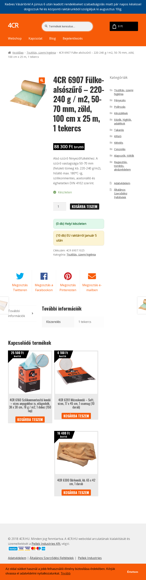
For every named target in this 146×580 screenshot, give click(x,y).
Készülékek (121, 113)
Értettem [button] (132, 571)
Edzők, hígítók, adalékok (123, 121)
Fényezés (120, 100)
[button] (42, 80)
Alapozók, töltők (124, 155)
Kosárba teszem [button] (30, 419)
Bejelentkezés (73, 38)
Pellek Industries (90, 558)
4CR (13, 25)
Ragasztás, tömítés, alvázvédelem (122, 166)
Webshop (15, 38)
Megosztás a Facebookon (44, 287)
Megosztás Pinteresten (68, 287)
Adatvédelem (122, 183)
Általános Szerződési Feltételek (120, 193)
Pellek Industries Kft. (46, 544)
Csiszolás (119, 149)
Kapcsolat (35, 38)
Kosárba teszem (84, 206)
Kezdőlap (18, 52)
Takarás (119, 130)
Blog (52, 38)
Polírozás (119, 107)
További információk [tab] (16, 313)
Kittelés (118, 143)
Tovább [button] (66, 573)
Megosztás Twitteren (20, 287)
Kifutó (117, 136)
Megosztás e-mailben (92, 287)
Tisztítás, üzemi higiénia (41, 52)
